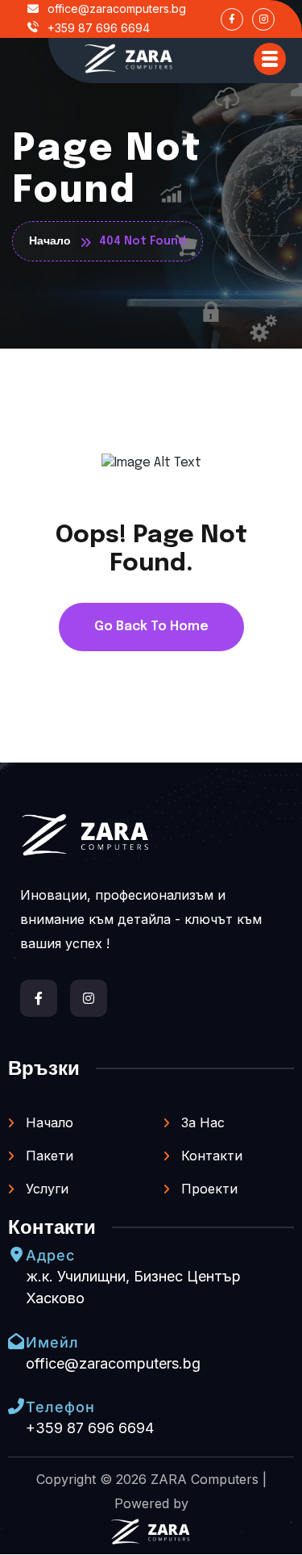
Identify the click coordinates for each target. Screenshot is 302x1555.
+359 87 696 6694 (97, 28)
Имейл (52, 1342)
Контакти (209, 1155)
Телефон (60, 1406)
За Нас (201, 1122)
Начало (47, 1122)
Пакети (47, 1155)
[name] (270, 59)
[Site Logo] (129, 58)
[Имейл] (16, 1341)
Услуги (45, 1189)
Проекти (207, 1189)
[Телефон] (16, 1406)
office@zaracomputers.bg (115, 8)
